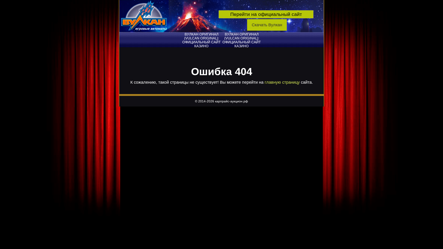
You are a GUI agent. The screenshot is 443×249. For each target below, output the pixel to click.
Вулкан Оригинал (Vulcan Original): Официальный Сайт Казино (201, 40)
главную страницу (282, 82)
